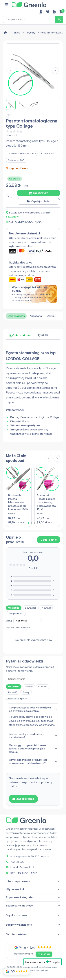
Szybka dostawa (16, 915)
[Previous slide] (48, 458)
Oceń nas (45, 954)
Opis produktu (16, 316)
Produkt (29, 686)
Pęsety (31, 32)
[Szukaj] (59, 19)
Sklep (17, 32)
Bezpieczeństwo (16, 934)
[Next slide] (57, 458)
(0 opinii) (11, 135)
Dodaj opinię (49, 539)
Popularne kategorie (19, 897)
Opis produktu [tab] (21, 335)
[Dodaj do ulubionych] (8, 115)
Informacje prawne (18, 881)
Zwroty (26, 692)
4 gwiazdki (47, 608)
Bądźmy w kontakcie (19, 924)
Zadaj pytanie (25, 798)
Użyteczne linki (15, 889)
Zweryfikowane (15, 613)
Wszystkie (13, 608)
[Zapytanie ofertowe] (54, 12)
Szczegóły (12, 216)
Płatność (12, 692)
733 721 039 (17, 861)
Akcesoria (36, 316)
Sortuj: (9, 620)
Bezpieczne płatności (19, 905)
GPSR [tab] (44, 335)
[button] (55, 70)
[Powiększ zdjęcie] (33, 71)
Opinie (51, 316)
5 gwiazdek (30, 608)
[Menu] (6, 4)
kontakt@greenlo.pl (22, 867)
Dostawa (42, 686)
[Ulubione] (47, 12)
